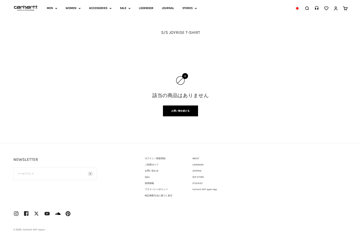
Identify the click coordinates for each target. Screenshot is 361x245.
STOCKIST (197, 183)
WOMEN (71, 8)
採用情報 (149, 183)
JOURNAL (168, 8)
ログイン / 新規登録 (155, 158)
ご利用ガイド (152, 164)
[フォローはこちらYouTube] (47, 213)
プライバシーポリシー (156, 189)
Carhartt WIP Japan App (204, 189)
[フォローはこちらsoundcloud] (58, 215)
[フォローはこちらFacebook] (26, 213)
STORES (187, 8)
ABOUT (195, 158)
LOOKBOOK (146, 8)
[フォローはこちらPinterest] (68, 213)
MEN (50, 8)
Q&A (147, 177)
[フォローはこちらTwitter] (36, 213)
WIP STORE (198, 177)
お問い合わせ (152, 170)
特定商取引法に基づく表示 (158, 195)
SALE (123, 8)
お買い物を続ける (180, 110)
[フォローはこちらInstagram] (16, 213)
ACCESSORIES (98, 8)
